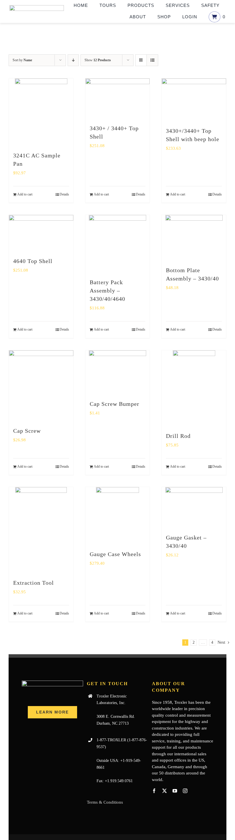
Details (64, 194)
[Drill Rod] (194, 388)
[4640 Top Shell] (41, 233)
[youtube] (175, 790)
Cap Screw (27, 431)
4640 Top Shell (32, 261)
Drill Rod (178, 436)
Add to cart (24, 194)
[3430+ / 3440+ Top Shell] (117, 98)
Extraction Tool (33, 583)
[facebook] (154, 790)
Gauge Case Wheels (115, 554)
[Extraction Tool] (41, 530)
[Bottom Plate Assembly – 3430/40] (194, 237)
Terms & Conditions (105, 802)
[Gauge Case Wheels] (117, 515)
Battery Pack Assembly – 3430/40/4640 (107, 290)
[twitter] (164, 790)
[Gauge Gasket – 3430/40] (194, 507)
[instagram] (185, 790)
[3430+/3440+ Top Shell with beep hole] (194, 99)
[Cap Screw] (41, 385)
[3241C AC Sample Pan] (41, 112)
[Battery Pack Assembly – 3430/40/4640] (117, 243)
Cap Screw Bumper (114, 404)
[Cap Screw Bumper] (117, 372)
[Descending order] (73, 60)
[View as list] (152, 60)
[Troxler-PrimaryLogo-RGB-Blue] (36, 7)
